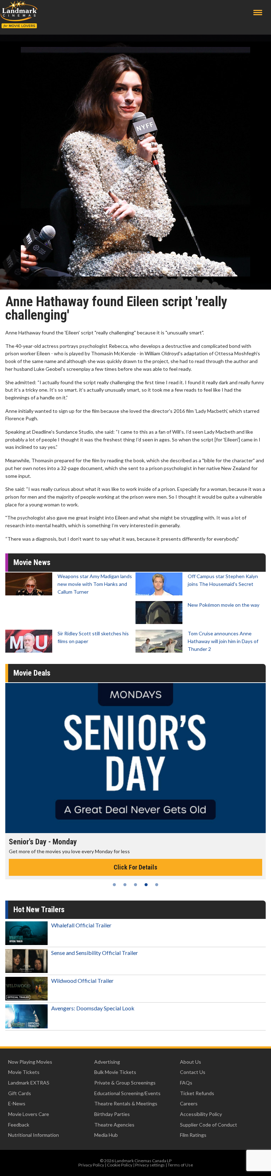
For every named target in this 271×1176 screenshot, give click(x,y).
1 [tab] (114, 884)
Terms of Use (180, 1165)
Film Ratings (193, 1135)
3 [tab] (135, 884)
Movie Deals (31, 673)
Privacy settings (150, 1165)
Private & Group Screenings (125, 1083)
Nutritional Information (33, 1135)
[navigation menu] (258, 12)
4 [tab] (146, 884)
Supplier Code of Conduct (208, 1125)
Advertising (107, 1062)
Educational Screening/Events (127, 1093)
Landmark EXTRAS (28, 1083)
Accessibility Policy (201, 1114)
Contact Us (192, 1072)
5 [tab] (156, 884)
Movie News (31, 562)
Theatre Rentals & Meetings (125, 1103)
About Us (190, 1062)
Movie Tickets (24, 1072)
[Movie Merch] (135, 758)
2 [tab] (124, 884)
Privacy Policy (91, 1165)
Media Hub (106, 1135)
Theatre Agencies (114, 1125)
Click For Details (135, 867)
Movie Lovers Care (28, 1114)
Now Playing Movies (30, 1062)
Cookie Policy (119, 1165)
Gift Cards (19, 1093)
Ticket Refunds (197, 1093)
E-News (16, 1103)
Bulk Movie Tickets (115, 1072)
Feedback (18, 1125)
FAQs (186, 1083)
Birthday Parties (112, 1114)
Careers (189, 1103)
